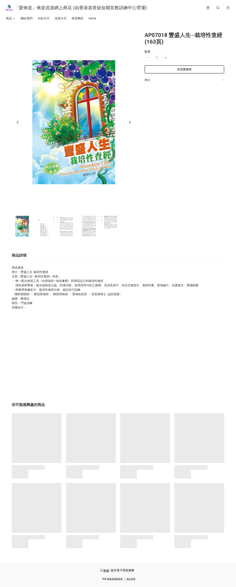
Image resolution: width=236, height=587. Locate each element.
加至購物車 (184, 69)
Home (92, 18)
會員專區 (77, 18)
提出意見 (131, 579)
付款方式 (43, 18)
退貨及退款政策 (115, 579)
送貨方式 (60, 18)
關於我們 (26, 18)
